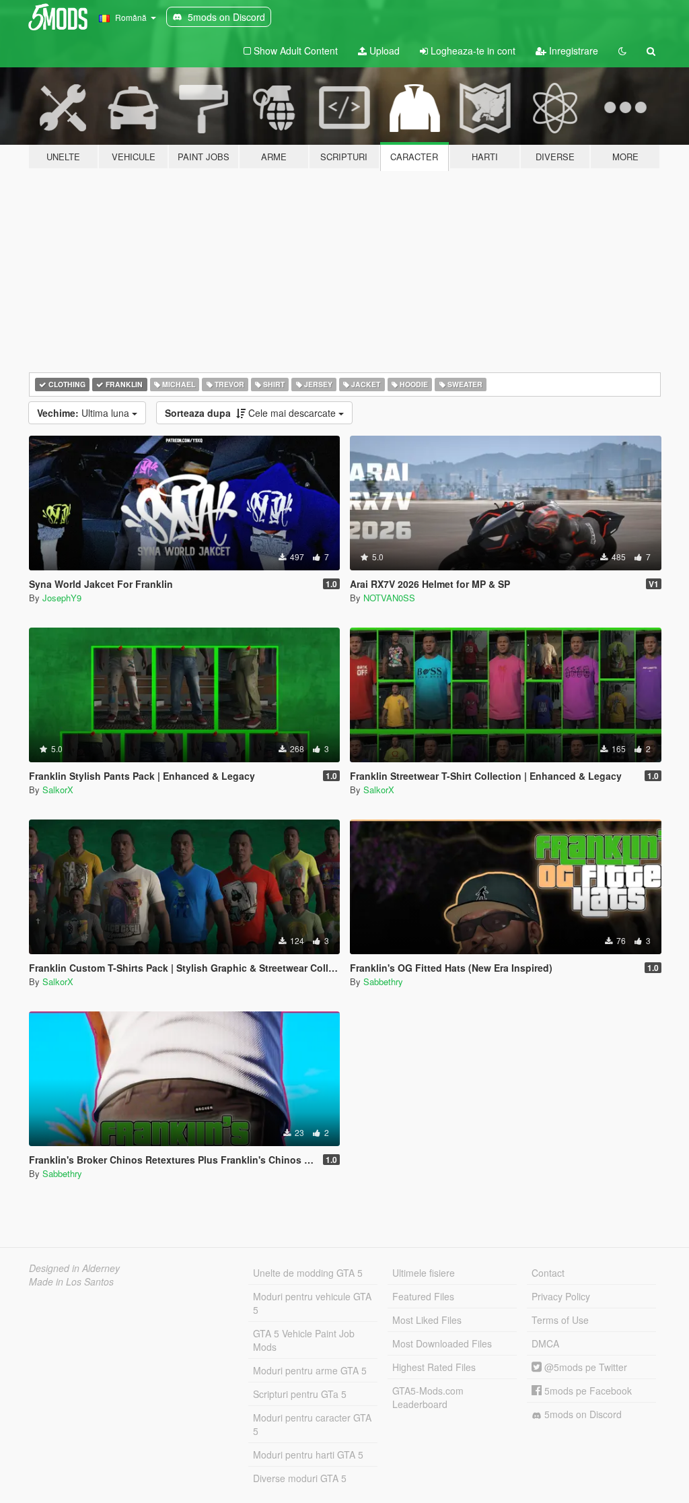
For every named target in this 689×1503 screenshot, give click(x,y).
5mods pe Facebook (587, 1390)
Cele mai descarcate (251, 413)
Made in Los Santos (71, 1281)
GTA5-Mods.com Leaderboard (428, 1397)
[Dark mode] (622, 50)
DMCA (545, 1343)
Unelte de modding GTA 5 (308, 1272)
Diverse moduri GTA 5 (300, 1478)
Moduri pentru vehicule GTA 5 (312, 1303)
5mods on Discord (582, 1414)
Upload (383, 50)
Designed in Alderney (74, 1268)
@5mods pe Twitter (584, 1367)
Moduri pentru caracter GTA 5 (312, 1424)
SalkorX (57, 789)
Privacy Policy (561, 1296)
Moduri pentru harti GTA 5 (308, 1454)
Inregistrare (572, 50)
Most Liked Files (427, 1320)
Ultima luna (84, 413)
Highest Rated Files (434, 1367)
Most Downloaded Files (442, 1343)
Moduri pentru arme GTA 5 (310, 1370)
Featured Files (423, 1296)
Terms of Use (560, 1320)
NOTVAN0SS (389, 597)
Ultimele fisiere (423, 1272)
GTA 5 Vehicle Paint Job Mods (304, 1340)
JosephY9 (61, 597)
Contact (548, 1272)
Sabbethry (383, 981)
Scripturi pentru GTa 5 (300, 1394)
